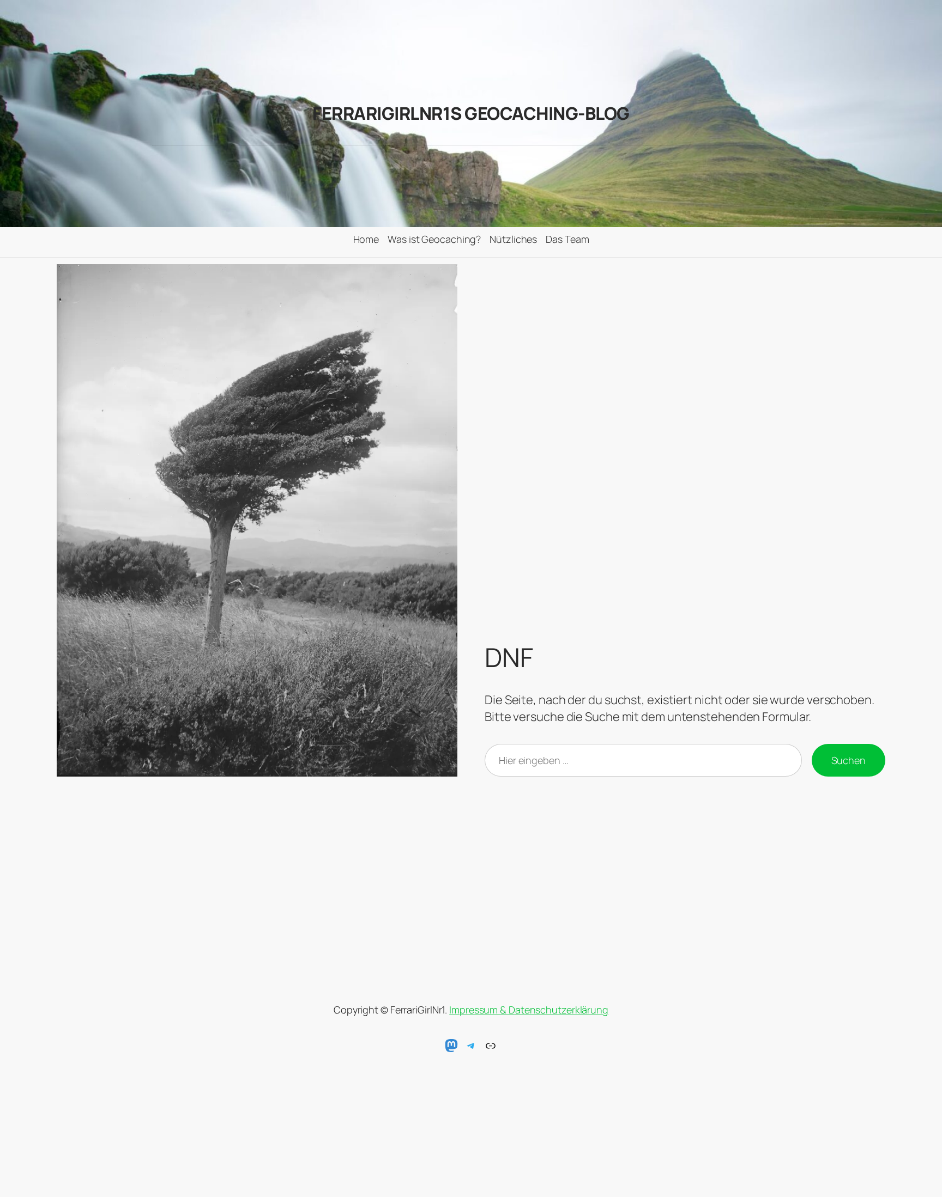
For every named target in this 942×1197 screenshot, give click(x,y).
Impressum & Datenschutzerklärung (528, 1009)
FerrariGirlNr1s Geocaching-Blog (471, 113)
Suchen (848, 760)
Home (366, 239)
